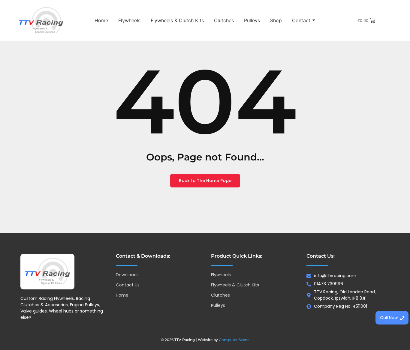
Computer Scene (234, 339)
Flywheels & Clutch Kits (177, 20)
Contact (301, 20)
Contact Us (128, 285)
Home (101, 20)
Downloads (127, 275)
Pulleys (252, 20)
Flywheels (129, 20)
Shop (276, 20)
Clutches (224, 20)
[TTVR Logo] (47, 271)
